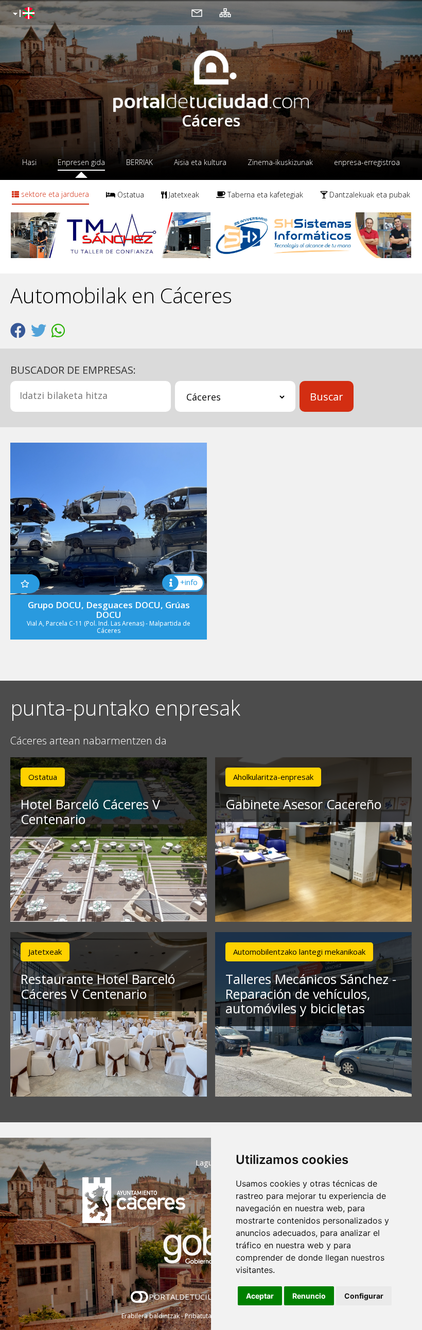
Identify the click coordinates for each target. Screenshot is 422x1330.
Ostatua (129, 194)
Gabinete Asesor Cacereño (303, 804)
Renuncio (309, 1295)
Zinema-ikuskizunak (280, 162)
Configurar (363, 1295)
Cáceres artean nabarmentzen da (88, 741)
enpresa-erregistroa (367, 162)
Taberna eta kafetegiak (264, 194)
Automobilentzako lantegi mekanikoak (299, 951)
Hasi (29, 162)
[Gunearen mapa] (225, 12)
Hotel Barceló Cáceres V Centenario (90, 811)
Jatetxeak (183, 194)
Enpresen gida (81, 162)
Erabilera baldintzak (150, 1315)
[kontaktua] (196, 12)
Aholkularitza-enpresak (273, 777)
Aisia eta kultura (200, 162)
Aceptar (260, 1295)
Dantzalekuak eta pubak (368, 194)
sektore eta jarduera (54, 194)
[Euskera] (22, 14)
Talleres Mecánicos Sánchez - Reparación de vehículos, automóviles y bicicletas (310, 993)
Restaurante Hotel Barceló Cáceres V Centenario (98, 986)
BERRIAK (139, 162)
